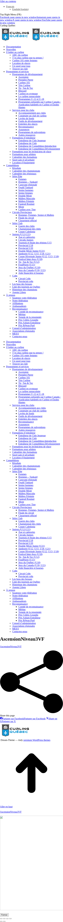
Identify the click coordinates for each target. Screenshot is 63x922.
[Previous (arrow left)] (1, 921)
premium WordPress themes (36, 740)
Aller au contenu (8, 1)
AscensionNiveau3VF (11, 646)
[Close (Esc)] (1, 918)
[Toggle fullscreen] (7, 918)
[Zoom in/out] (10, 918)
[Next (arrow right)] (4, 921)
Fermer (4, 915)
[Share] (4, 918)
